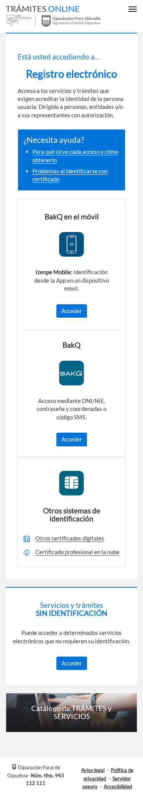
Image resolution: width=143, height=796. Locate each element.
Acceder (71, 310)
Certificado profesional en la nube (77, 551)
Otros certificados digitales (69, 538)
